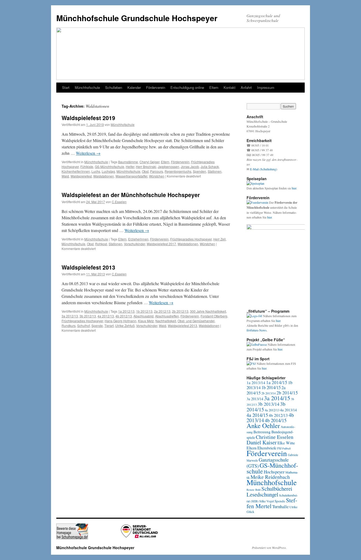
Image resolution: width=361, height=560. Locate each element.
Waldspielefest (81, 176)
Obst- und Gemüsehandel (196, 320)
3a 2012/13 (70, 316)
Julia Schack (210, 166)
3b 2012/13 (88, 316)
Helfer (130, 166)
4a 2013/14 (288, 409)
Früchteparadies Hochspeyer (191, 239)
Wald (65, 176)
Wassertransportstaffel (131, 176)
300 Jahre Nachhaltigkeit (208, 311)
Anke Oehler (263, 425)
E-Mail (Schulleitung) (263, 169)
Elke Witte (286, 442)
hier (294, 188)
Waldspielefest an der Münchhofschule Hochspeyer (131, 195)
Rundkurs (69, 325)
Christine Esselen (274, 436)
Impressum (265, 87)
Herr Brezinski (146, 166)
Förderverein (155, 87)
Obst (145, 171)
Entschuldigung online (187, 87)
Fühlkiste (86, 166)
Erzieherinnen (138, 239)
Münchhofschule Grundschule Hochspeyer (136, 18)
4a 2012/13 (106, 316)
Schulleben (113, 87)
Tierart (109, 325)
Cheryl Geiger (149, 162)
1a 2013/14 (256, 382)
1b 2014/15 (271, 387)
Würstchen (156, 176)
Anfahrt (246, 87)
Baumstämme (128, 162)
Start (66, 87)
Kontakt (229, 87)
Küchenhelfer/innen (76, 171)
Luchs (95, 171)
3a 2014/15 (277, 398)
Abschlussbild (143, 316)
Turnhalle (280, 506)
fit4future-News (257, 330)
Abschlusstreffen (167, 316)
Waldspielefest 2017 (161, 244)
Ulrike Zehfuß (125, 325)
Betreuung (262, 431)
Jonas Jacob (190, 166)
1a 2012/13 (126, 311)
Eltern (213, 87)
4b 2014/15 (275, 420)
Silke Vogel (266, 501)
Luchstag (108, 171)
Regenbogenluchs (178, 171)
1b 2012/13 (144, 311)
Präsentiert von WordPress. (269, 547)
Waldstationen (103, 176)
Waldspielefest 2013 (88, 267)
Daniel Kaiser (262, 442)
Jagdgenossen (168, 166)
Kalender (134, 87)
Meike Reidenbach (270, 477)
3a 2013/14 (255, 398)
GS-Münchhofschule (109, 166)
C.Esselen (119, 201)
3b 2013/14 (268, 404)
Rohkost (101, 244)
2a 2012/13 (162, 311)
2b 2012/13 (180, 311)
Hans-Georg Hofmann (120, 320)
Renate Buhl (254, 489)
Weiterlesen (88, 153)
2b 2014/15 (287, 392)
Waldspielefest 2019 (88, 118)
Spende (97, 325)
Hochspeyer (274, 472)
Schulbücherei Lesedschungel (269, 491)
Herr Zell (219, 239)
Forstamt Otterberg (214, 316)
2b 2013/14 (268, 393)
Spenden (199, 171)
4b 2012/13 (123, 316)
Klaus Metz (146, 320)
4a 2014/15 (257, 415)
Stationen (214, 171)
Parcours (156, 171)
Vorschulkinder (134, 244)
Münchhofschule (87, 87)
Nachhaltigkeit (165, 320)
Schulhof (83, 325)
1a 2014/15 (276, 382)
